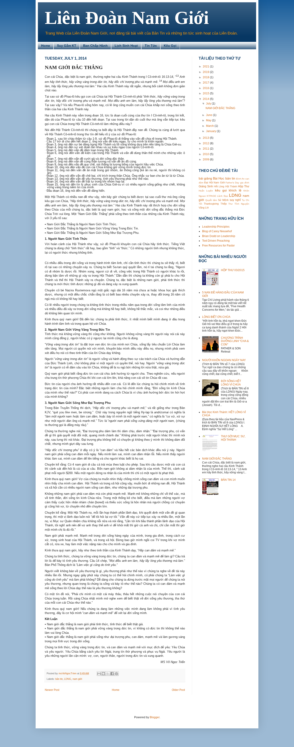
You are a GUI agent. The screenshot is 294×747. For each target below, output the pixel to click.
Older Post (178, 690)
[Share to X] (107, 673)
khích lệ (235, 190)
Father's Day (232, 182)
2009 (206, 159)
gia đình (244, 182)
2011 (206, 148)
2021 (206, 66)
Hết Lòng (219, 186)
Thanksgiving (211, 203)
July (209, 103)
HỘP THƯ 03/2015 (233, 270)
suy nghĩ (235, 200)
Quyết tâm (211, 200)
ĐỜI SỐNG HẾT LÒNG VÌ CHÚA (231, 382)
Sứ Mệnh (223, 200)
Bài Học (218, 178)
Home (45, 45)
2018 (206, 77)
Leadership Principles (215, 226)
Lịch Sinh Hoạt (126, 45)
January (211, 131)
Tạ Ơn (245, 200)
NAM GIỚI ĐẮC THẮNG (220, 108)
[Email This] (99, 673)
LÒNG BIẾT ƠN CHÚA (216, 316)
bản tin (59, 679)
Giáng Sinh (206, 186)
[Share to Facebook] (112, 673)
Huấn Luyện (206, 190)
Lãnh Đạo (222, 196)
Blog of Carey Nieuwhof (217, 231)
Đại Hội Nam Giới (214, 182)
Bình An (240, 178)
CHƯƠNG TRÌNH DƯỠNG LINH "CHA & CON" (235, 341)
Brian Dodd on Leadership (218, 236)
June (209, 115)
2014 (206, 99)
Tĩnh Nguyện (242, 204)
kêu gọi (221, 190)
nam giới (77, 679)
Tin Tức (151, 45)
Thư (230, 204)
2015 (206, 93)
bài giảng (205, 178)
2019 (206, 72)
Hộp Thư (243, 186)
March (210, 125)
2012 (206, 143)
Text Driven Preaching (216, 240)
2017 (206, 82)
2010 (206, 154)
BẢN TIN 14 (228, 479)
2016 (206, 88)
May (209, 120)
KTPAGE (211, 196)
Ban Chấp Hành (95, 45)
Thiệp (223, 203)
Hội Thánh (231, 186)
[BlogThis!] (103, 673)
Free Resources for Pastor (218, 245)
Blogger (154, 717)
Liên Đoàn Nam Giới (127, 18)
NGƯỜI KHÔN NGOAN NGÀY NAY (224, 360)
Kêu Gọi (170, 45)
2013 (206, 137)
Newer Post (52, 690)
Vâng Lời (204, 207)
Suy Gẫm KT (66, 45)
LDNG (67, 679)
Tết (200, 204)
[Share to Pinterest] (116, 673)
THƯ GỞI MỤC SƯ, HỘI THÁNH (233, 438)
